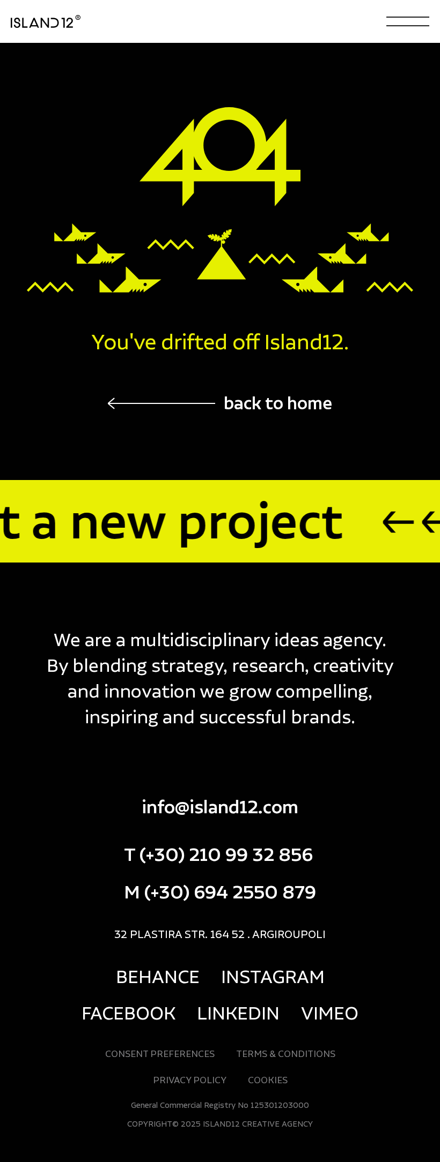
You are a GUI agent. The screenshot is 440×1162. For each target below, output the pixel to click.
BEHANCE (158, 976)
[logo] (61, 21)
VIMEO (329, 1013)
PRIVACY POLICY (189, 1079)
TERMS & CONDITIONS (285, 1053)
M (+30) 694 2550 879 (220, 891)
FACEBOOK (128, 1013)
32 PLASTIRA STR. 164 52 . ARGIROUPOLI (220, 934)
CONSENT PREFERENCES (160, 1053)
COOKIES (268, 1079)
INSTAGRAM (273, 976)
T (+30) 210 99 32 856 (218, 854)
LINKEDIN (238, 1013)
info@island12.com (220, 806)
